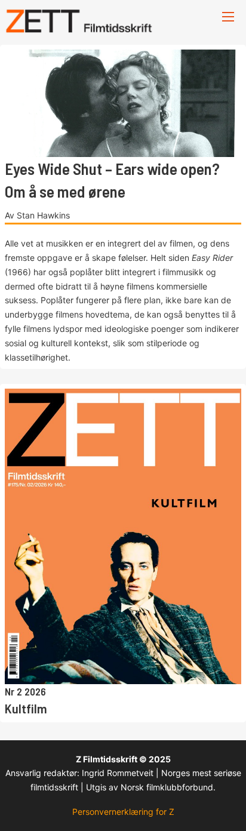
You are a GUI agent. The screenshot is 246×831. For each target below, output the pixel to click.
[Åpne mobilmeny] (228, 16)
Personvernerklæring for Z (123, 812)
